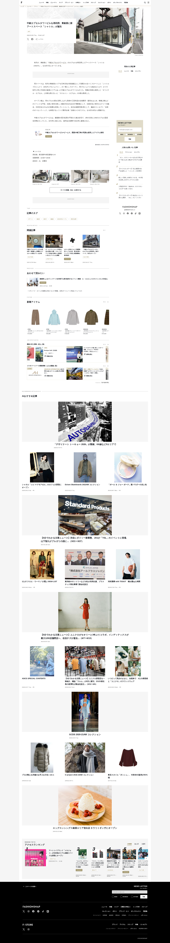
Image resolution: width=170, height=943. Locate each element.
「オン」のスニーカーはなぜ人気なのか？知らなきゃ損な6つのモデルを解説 (131, 160)
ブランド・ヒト (69, 2)
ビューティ (54, 2)
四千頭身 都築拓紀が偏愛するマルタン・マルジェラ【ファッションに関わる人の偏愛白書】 (129, 865)
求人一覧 (41, 344)
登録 (130, 139)
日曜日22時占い (126, 907)
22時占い (78, 2)
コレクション (101, 2)
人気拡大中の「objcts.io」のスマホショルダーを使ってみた (130, 187)
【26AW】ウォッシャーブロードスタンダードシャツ (72, 331)
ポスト (109, 2)
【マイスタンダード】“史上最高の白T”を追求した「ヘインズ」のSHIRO (130, 170)
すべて (120, 71)
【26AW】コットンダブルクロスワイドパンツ (35, 331)
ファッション (128, 152)
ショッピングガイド (110, 928)
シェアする (40, 39)
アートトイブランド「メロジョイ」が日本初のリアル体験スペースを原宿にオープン (61, 853)
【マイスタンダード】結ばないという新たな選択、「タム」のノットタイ (131, 196)
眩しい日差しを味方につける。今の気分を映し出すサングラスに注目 (131, 179)
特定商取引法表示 (143, 928)
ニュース (41, 2)
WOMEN (130, 134)
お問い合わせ (144, 915)
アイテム (122, 924)
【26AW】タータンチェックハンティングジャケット (91, 331)
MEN (121, 134)
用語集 (126, 2)
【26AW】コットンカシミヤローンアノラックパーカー (54, 331)
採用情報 (105, 915)
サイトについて (97, 915)
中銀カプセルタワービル (57, 62)
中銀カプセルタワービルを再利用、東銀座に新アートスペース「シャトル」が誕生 (62, 6)
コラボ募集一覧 (52, 365)
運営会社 (117, 915)
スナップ (93, 2)
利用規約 (124, 915)
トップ (22, 6)
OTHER (139, 134)
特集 (47, 2)
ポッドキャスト (117, 2)
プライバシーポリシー (133, 915)
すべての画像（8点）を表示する (71, 190)
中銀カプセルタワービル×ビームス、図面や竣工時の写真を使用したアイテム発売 (74, 132)
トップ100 (86, 2)
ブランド (115, 924)
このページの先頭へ (30, 886)
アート (36, 6)
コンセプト (143, 924)
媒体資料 (111, 915)
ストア (61, 2)
